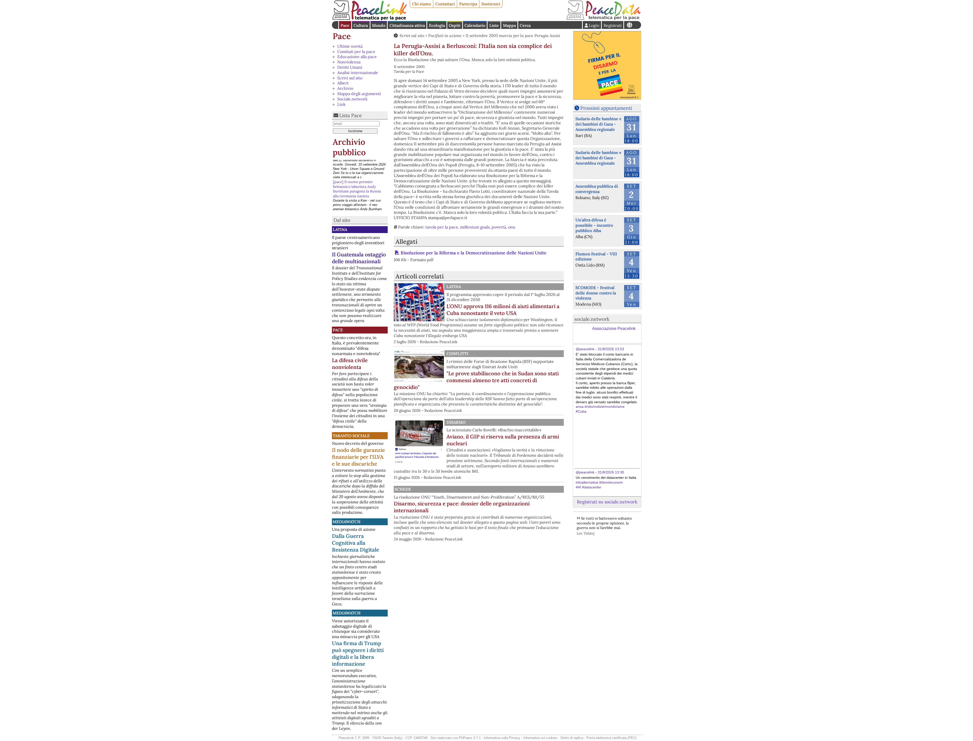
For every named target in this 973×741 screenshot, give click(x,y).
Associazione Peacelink (613, 328)
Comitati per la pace (356, 51)
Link (341, 104)
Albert (343, 82)
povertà (499, 227)
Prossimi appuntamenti (606, 108)
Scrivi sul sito (349, 77)
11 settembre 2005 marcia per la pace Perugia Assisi (512, 35)
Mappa (509, 25)
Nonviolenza (349, 61)
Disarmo (455, 422)
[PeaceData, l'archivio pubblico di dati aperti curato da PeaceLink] (603, 18)
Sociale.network (352, 98)
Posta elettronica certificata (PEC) (611, 738)
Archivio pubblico (349, 147)
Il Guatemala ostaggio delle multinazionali (359, 258)
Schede (403, 489)
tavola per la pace (441, 227)
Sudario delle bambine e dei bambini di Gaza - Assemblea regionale (598, 124)
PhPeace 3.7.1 (470, 738)
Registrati (613, 25)
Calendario (474, 25)
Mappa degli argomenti (359, 93)
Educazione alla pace (357, 56)
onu (511, 227)
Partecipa (468, 3)
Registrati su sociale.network (607, 502)
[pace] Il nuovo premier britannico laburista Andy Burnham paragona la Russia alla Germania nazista (357, 169)
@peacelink (585, 349)
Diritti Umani (349, 67)
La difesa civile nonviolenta (350, 363)
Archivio (345, 88)
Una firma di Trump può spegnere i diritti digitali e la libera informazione (358, 653)
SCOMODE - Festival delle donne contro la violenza (595, 293)
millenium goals (475, 227)
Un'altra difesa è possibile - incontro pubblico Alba (594, 225)
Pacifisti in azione (444, 35)
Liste (494, 25)
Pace (345, 25)
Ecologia (437, 25)
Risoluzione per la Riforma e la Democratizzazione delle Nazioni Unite (473, 253)
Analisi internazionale (357, 72)
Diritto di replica (571, 738)
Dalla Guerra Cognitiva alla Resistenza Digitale (355, 543)
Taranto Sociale (351, 435)
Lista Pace (350, 115)
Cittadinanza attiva (407, 25)
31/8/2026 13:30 (611, 472)
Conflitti (457, 353)
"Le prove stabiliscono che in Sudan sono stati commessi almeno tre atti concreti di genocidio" (476, 380)
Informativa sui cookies (540, 738)
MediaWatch (347, 521)
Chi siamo (421, 3)
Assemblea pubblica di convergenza (596, 189)
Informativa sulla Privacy (502, 738)
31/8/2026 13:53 (611, 349)
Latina (340, 229)
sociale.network (591, 319)
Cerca (525, 25)
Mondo (378, 25)
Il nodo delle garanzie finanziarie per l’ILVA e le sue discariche (358, 457)
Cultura (360, 25)
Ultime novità (350, 46)
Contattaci (445, 3)
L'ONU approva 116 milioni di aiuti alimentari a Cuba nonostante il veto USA (502, 309)
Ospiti (454, 25)
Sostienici (490, 3)
